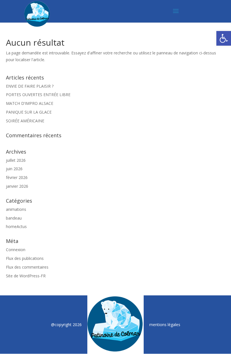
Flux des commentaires (27, 267)
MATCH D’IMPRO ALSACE (29, 103)
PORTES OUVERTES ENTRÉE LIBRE (38, 94)
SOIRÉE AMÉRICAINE (25, 120)
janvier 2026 (17, 186)
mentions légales (164, 324)
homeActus (16, 226)
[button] (223, 38)
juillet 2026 (16, 160)
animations (16, 209)
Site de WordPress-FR (26, 275)
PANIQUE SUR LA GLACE (29, 112)
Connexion (15, 249)
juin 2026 (14, 168)
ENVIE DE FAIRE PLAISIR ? (30, 86)
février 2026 (17, 177)
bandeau (14, 218)
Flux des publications (25, 258)
